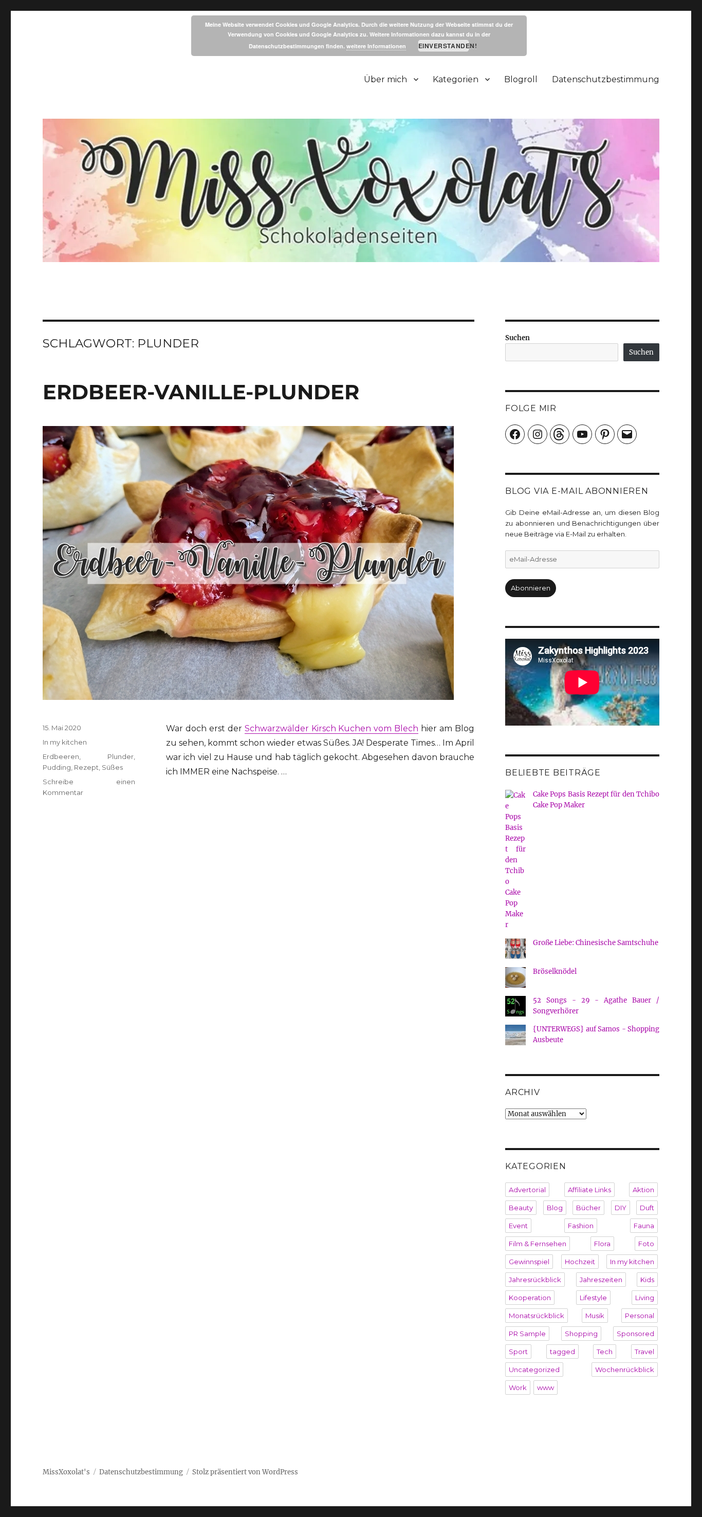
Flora (602, 1243)
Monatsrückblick (536, 1315)
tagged (562, 1351)
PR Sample (527, 1333)
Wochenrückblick (624, 1369)
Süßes (112, 767)
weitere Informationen (376, 46)
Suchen (517, 338)
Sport (518, 1351)
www (545, 1387)
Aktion (643, 1190)
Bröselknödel (555, 971)
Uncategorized (534, 1369)
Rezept (86, 767)
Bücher (588, 1208)
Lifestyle (593, 1297)
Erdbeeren (61, 756)
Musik (594, 1315)
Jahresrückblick (535, 1279)
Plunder (120, 756)
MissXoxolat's (66, 1472)
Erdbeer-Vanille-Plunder (201, 391)
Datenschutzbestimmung (605, 79)
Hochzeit (580, 1261)
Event (518, 1226)
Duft (647, 1208)
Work (518, 1387)
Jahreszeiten (601, 1279)
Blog (555, 1208)
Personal (639, 1315)
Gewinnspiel (529, 1261)
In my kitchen (65, 742)
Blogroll (521, 79)
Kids (647, 1279)
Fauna (644, 1226)
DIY (620, 1208)
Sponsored (635, 1333)
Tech (605, 1351)
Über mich (385, 79)
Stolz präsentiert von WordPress (245, 1472)
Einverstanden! (443, 45)
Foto (646, 1243)
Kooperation (530, 1297)
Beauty (521, 1208)
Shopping (581, 1333)
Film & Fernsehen (537, 1243)
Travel (644, 1351)
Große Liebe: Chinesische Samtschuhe (595, 942)
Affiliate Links (589, 1190)
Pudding (57, 767)
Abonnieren (530, 588)
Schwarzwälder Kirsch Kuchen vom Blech (332, 728)
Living (644, 1297)
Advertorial (527, 1190)
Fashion (581, 1226)
